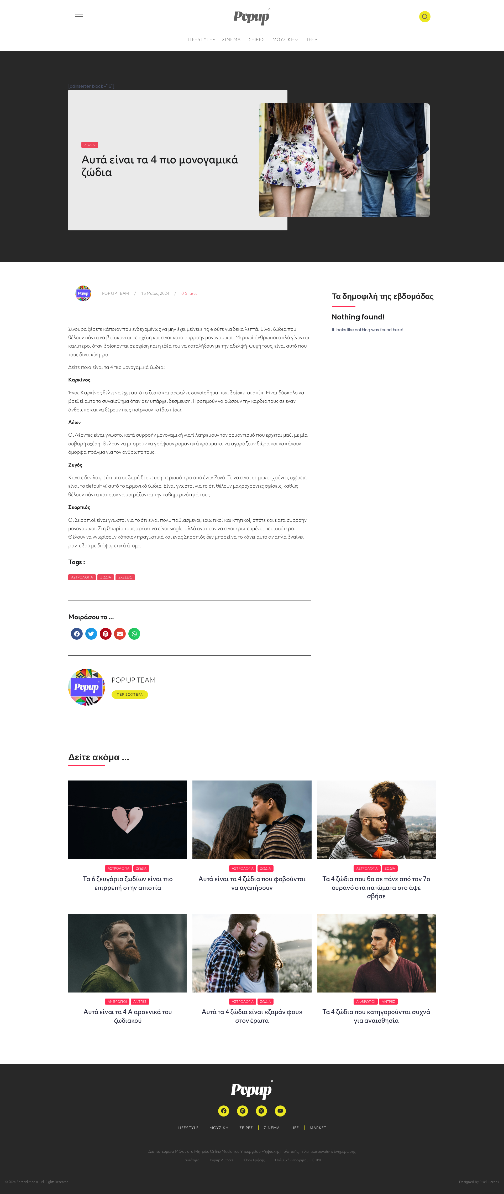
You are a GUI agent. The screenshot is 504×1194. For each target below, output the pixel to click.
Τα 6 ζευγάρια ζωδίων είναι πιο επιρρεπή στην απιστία (128, 883)
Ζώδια (105, 577)
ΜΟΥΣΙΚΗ (219, 1127)
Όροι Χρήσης (254, 1160)
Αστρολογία (82, 577)
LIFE (295, 1127)
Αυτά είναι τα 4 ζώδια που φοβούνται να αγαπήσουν (252, 883)
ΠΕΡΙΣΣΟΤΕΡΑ (130, 694)
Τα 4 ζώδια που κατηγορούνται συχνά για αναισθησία (376, 1016)
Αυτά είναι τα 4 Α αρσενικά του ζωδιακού (127, 1016)
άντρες (140, 1001)
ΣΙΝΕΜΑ (272, 1127)
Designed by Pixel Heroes (479, 1182)
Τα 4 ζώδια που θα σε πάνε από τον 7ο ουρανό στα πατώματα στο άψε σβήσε (376, 887)
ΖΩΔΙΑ (89, 145)
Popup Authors (221, 1160)
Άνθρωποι (117, 1001)
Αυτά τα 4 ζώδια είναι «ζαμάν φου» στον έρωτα (252, 1016)
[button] (77, 634)
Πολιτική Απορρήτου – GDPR (298, 1160)
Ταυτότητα (191, 1160)
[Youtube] (280, 1111)
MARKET (318, 1127)
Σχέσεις (125, 577)
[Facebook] (223, 1111)
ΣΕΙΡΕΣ (246, 1127)
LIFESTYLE (188, 1127)
